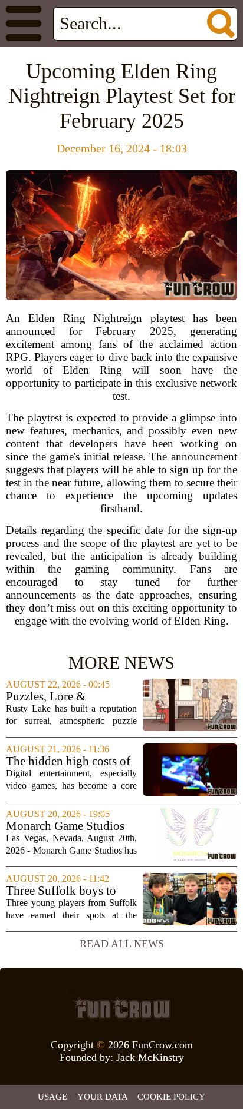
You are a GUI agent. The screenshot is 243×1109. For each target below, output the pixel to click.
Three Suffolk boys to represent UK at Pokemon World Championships (70, 891)
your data (102, 1096)
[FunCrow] (121, 1008)
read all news (122, 943)
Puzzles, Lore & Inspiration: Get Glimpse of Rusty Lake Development (68, 696)
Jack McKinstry (150, 1057)
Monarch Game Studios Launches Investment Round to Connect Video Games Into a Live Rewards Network (68, 826)
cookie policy (171, 1096)
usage (52, 1096)
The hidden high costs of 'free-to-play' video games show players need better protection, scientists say (70, 761)
